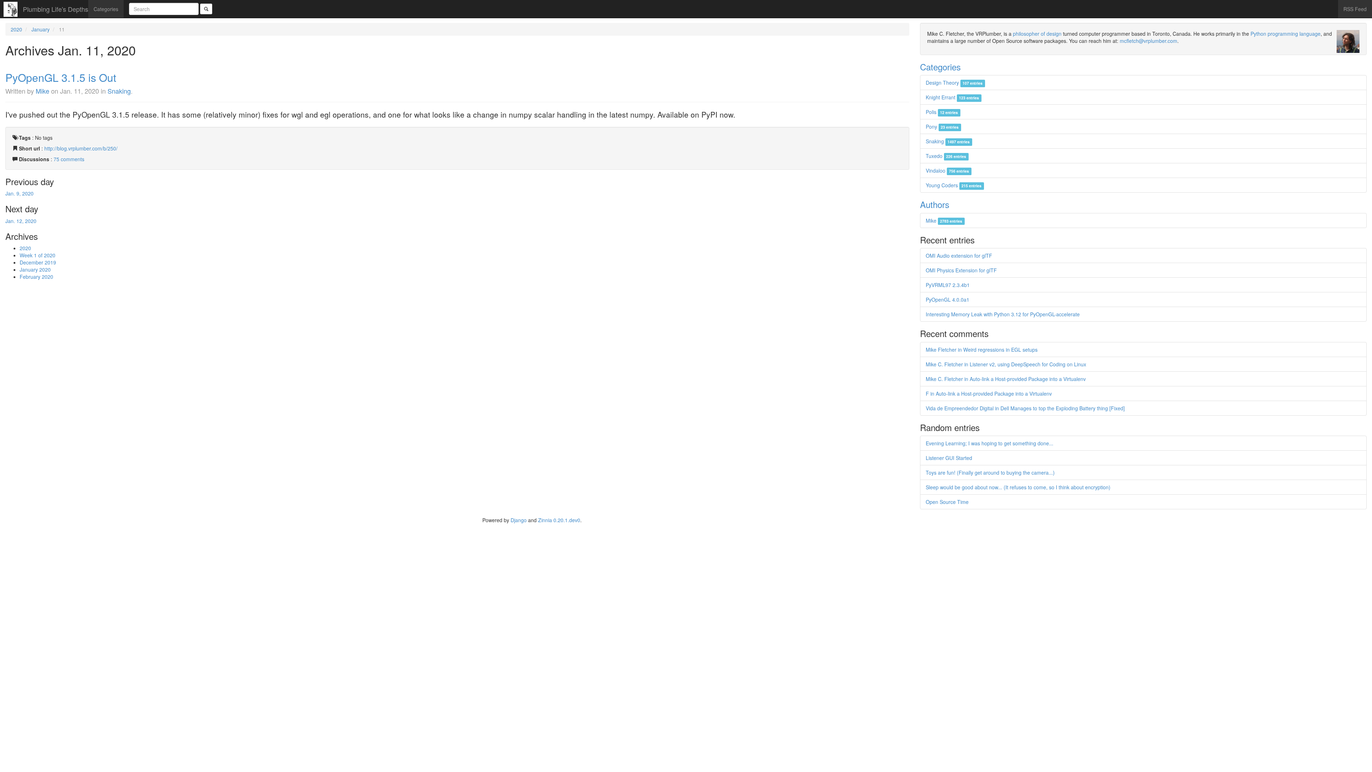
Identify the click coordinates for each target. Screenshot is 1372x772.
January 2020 (35, 269)
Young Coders (953, 185)
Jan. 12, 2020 (20, 220)
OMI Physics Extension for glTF (961, 270)
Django (519, 520)
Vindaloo (947, 170)
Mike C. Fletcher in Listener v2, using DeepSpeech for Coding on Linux (1006, 364)
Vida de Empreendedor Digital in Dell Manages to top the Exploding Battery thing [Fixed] (1025, 408)
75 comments (69, 159)
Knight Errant (952, 97)
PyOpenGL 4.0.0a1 (947, 299)
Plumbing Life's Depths (55, 9)
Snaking (119, 90)
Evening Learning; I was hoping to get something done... (989, 443)
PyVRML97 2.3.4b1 (948, 284)
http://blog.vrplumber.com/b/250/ (81, 148)
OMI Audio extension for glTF (959, 255)
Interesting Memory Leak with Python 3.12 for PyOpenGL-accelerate (1003, 314)
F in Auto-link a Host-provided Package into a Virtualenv (989, 393)
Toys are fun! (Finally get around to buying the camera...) (990, 472)
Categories (106, 9)
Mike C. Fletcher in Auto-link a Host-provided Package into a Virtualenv (1006, 378)
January (40, 29)
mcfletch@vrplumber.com (1148, 40)
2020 (16, 29)
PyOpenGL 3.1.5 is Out (60, 77)
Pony (942, 126)
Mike (42, 90)
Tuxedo (946, 155)
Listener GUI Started (949, 457)
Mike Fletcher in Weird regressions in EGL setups (982, 349)
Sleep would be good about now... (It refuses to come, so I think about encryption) (1018, 487)
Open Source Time (947, 501)
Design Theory (954, 82)
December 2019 (38, 262)
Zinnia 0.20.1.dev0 (559, 520)
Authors (934, 204)
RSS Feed (1355, 9)
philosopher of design (1037, 33)
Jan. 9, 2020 (19, 193)
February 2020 (36, 276)
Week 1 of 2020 (37, 255)
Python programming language (1286, 33)
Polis (942, 111)
